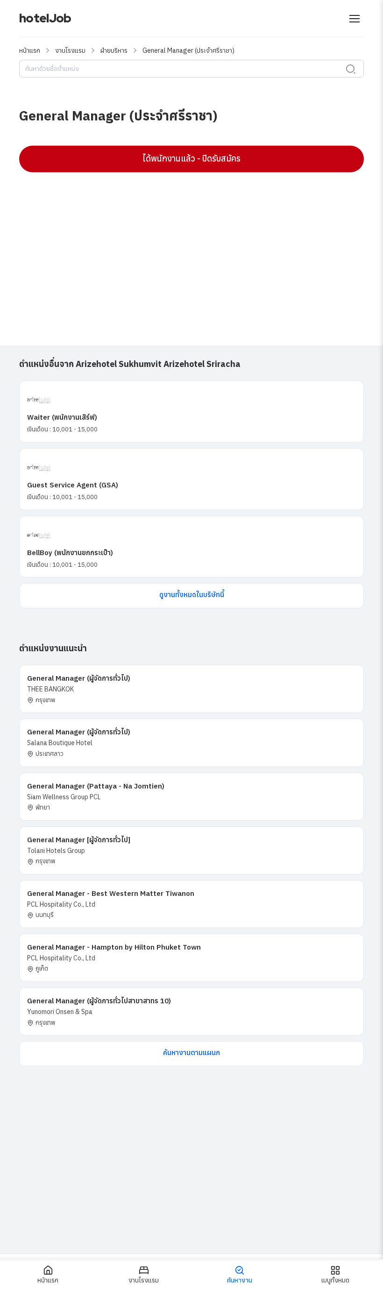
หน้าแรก (29, 50)
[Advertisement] (191, 247)
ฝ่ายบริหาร (114, 50)
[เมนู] (354, 18)
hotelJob (45, 18)
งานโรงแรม (70, 50)
